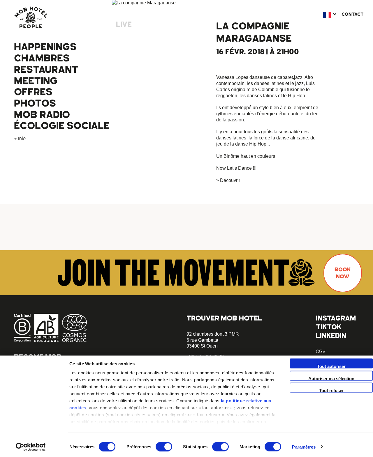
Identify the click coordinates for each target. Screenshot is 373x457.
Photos (35, 103)
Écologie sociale (62, 125)
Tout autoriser (331, 366)
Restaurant (46, 69)
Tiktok (329, 326)
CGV (320, 351)
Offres (33, 92)
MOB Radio (42, 114)
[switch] (164, 446)
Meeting (35, 81)
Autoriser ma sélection (331, 378)
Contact (353, 14)
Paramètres (304, 446)
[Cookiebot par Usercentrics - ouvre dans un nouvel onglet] (30, 446)
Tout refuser (331, 390)
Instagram (336, 318)
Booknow (343, 273)
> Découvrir (228, 180)
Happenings (45, 46)
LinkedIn (331, 335)
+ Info (20, 138)
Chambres (42, 58)
